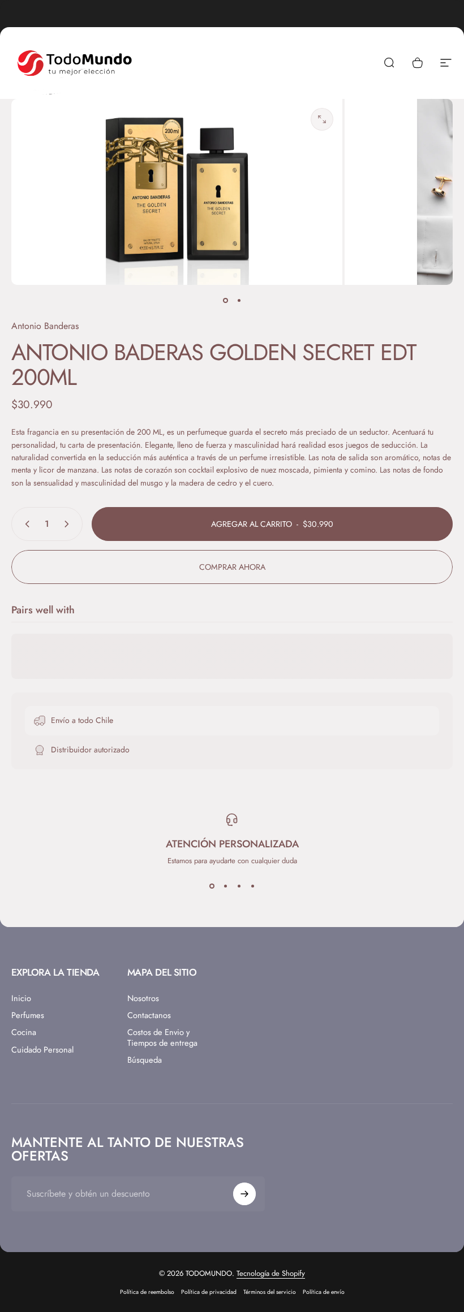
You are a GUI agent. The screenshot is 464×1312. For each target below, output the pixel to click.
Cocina (23, 1032)
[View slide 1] (211, 886)
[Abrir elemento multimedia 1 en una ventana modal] (322, 119)
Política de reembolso (147, 1292)
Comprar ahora (232, 567)
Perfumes (27, 1015)
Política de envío (324, 1292)
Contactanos (149, 1015)
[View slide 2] (225, 886)
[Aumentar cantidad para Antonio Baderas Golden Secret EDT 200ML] (69, 524)
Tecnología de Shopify (271, 1273)
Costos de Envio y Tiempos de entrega (162, 1037)
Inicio (21, 998)
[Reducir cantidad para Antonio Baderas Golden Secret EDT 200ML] (25, 524)
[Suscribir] (244, 1194)
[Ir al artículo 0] (225, 301)
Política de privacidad (209, 1292)
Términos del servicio (269, 1292)
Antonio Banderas (45, 325)
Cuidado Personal (42, 1050)
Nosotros (143, 998)
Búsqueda (144, 1060)
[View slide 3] (239, 886)
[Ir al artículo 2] (239, 301)
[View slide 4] (252, 886)
